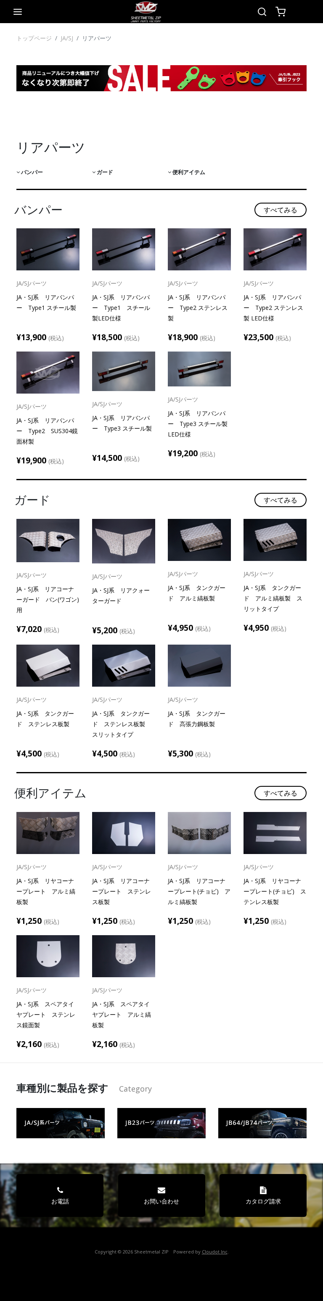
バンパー (31, 172)
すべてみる (280, 209)
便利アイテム (188, 172)
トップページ (34, 38)
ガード (104, 172)
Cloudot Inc (215, 1251)
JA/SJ (67, 38)
